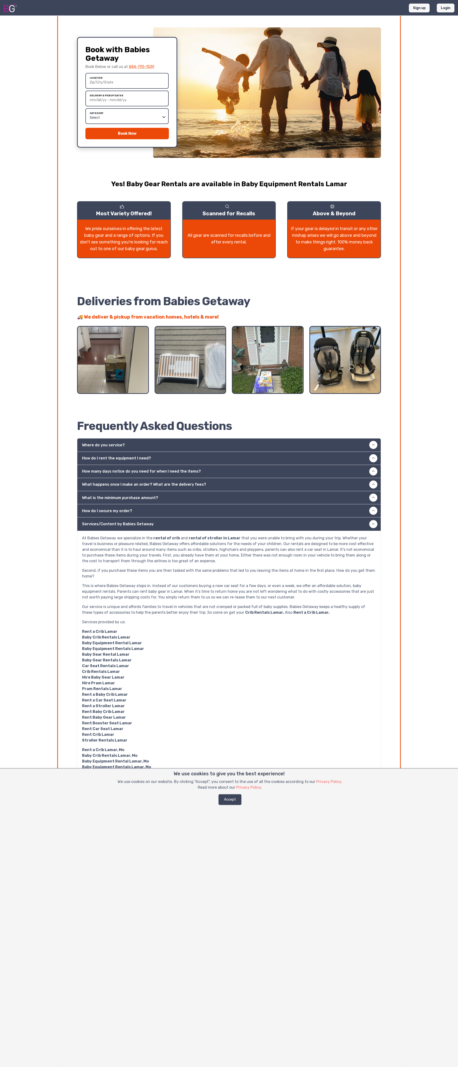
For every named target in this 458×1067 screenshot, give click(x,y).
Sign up (419, 8)
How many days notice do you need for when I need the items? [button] (141, 471)
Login (445, 8)
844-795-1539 (141, 66)
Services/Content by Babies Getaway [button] (118, 524)
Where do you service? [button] (103, 445)
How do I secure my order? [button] (107, 511)
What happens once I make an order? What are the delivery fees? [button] (144, 484)
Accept (230, 799)
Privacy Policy (328, 781)
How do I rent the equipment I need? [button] (116, 458)
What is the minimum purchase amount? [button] (120, 497)
